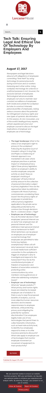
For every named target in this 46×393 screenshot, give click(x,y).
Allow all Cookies (15, 386)
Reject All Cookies (31, 386)
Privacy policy (23, 390)
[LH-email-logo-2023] (23, 1)
